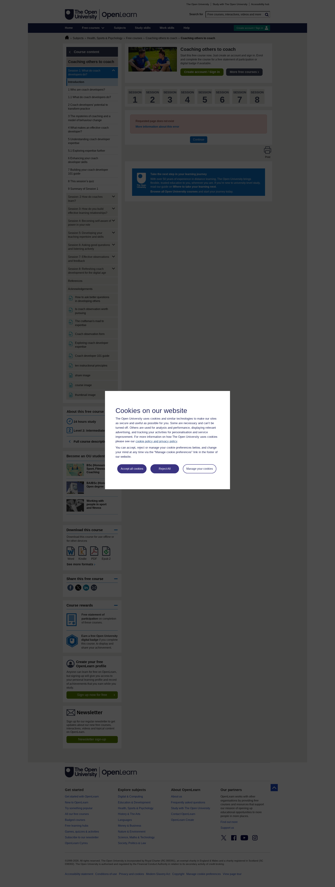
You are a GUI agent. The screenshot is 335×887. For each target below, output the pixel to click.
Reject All (165, 468)
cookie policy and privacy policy (156, 441)
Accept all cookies (132, 468)
